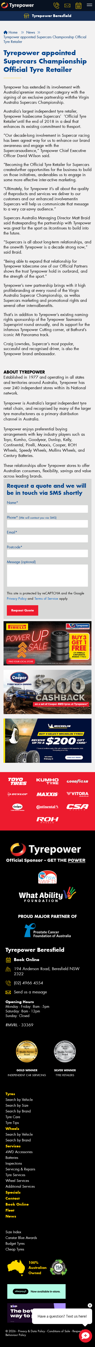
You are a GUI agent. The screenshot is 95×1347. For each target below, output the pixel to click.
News (11, 1216)
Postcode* (14, 547)
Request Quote (22, 610)
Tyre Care (13, 1117)
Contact (13, 1198)
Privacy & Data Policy (31, 1331)
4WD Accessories (19, 1152)
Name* (12, 502)
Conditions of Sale (58, 1331)
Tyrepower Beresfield (51, 15)
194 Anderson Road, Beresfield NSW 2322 (47, 971)
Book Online (17, 1204)
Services (13, 1146)
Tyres (10, 1093)
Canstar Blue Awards (21, 1237)
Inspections (14, 1163)
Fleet (10, 1210)
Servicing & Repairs (20, 1169)
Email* (12, 532)
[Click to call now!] (56, 5)
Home (12, 32)
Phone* (32, 517)
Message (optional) (21, 562)
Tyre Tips (12, 1122)
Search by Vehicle (19, 1099)
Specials (13, 1192)
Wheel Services (17, 1180)
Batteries (12, 1157)
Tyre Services (15, 1175)
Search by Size (17, 1105)
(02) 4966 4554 (28, 983)
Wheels (12, 1128)
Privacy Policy (17, 598)
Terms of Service (46, 598)
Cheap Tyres (15, 1249)
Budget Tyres (15, 1243)
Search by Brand (18, 1111)
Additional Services (20, 1186)
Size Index (13, 1232)
